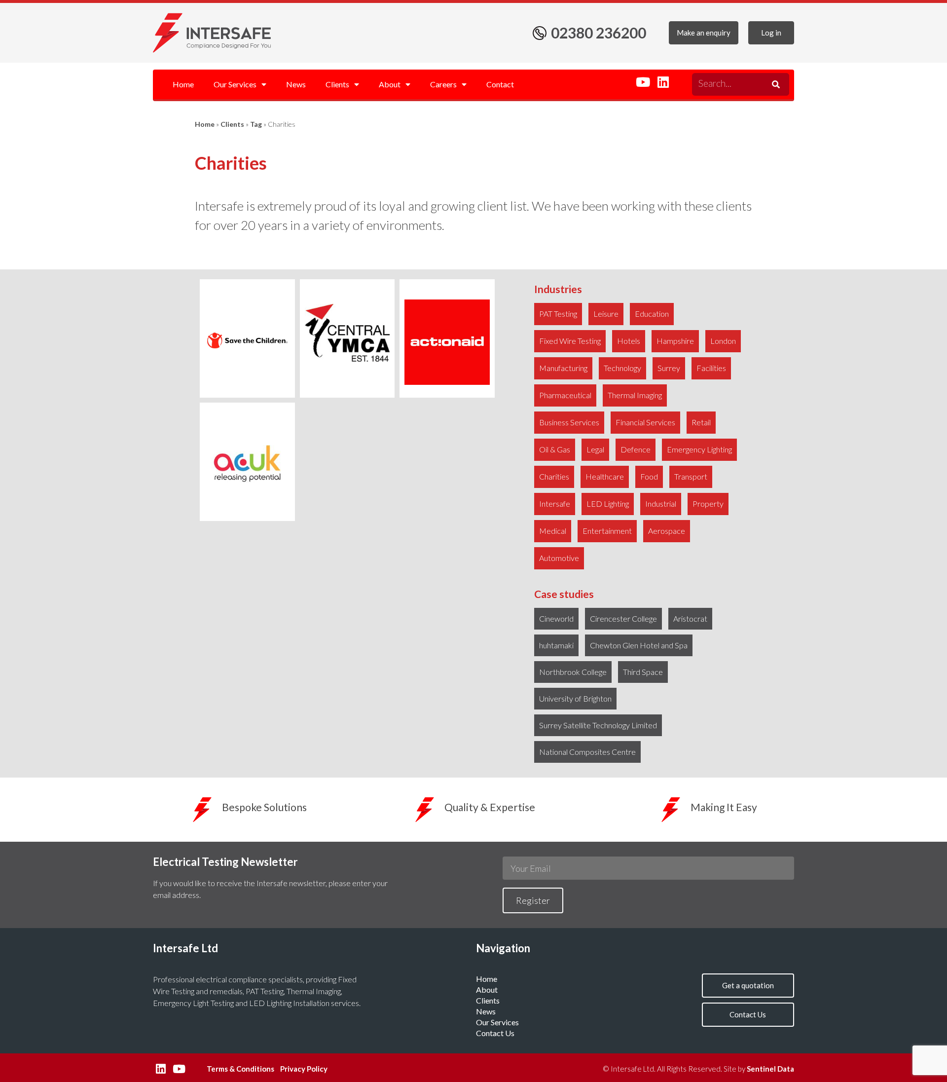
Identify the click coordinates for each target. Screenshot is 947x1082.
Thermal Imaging (635, 395)
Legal (595, 449)
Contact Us (495, 1033)
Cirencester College (623, 618)
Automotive (559, 557)
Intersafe (554, 503)
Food (649, 476)
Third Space (643, 671)
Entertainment (607, 530)
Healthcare (604, 476)
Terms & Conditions (240, 1068)
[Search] (774, 84)
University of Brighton (575, 698)
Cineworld (556, 618)
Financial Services (645, 422)
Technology (622, 368)
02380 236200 (598, 32)
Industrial (660, 503)
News (296, 84)
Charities (554, 476)
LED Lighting (607, 503)
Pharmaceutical (565, 395)
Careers (443, 84)
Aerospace (666, 530)
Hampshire (675, 340)
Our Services (235, 84)
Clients (337, 84)
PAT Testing (558, 313)
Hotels (628, 340)
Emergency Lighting (699, 449)
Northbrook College (573, 671)
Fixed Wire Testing (570, 340)
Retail (701, 422)
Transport (690, 476)
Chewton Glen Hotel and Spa (639, 645)
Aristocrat (690, 618)
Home (183, 84)
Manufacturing (563, 368)
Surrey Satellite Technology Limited (598, 725)
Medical (552, 530)
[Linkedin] (663, 82)
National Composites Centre (587, 751)
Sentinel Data (770, 1068)
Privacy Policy (304, 1068)
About (390, 84)
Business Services (569, 422)
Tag (256, 124)
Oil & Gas (554, 449)
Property (708, 503)
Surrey (668, 368)
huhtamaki (556, 645)
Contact (500, 84)
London (723, 340)
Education (652, 313)
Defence (635, 449)
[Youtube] (643, 82)
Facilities (711, 368)
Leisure (606, 313)
